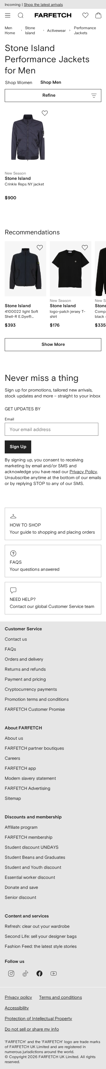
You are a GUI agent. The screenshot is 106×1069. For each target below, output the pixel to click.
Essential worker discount (30, 877)
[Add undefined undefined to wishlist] (39, 247)
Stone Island (30, 30)
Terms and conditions (60, 997)
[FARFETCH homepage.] (53, 15)
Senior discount (20, 897)
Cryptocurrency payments (31, 689)
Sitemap (13, 798)
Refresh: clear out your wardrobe (37, 926)
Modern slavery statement (30, 778)
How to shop (25, 525)
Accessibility (17, 1008)
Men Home (10, 30)
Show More (53, 344)
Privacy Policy (83, 471)
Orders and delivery (24, 659)
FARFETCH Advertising (27, 788)
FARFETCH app (20, 768)
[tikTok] (25, 973)
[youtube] (53, 973)
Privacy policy (18, 997)
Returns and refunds (25, 669)
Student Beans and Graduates (35, 857)
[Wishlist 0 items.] (85, 15)
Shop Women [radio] (19, 83)
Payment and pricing (25, 679)
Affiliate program (21, 827)
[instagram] (11, 973)
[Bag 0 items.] (98, 15)
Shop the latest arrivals (43, 4)
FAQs (16, 562)
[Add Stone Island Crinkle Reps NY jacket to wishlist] (44, 113)
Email (9, 419)
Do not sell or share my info (32, 1029)
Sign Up (18, 447)
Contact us (16, 639)
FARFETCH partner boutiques (34, 748)
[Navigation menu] (7, 15)
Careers (12, 758)
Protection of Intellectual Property (38, 1018)
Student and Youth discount (33, 867)
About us (14, 738)
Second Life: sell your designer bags (41, 936)
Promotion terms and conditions (37, 699)
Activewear (56, 30)
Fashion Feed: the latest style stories (41, 946)
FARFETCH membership (28, 837)
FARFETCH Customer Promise (35, 709)
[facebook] (39, 973)
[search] (20, 15)
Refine (48, 95)
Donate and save (21, 887)
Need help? (23, 599)
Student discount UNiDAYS (32, 847)
